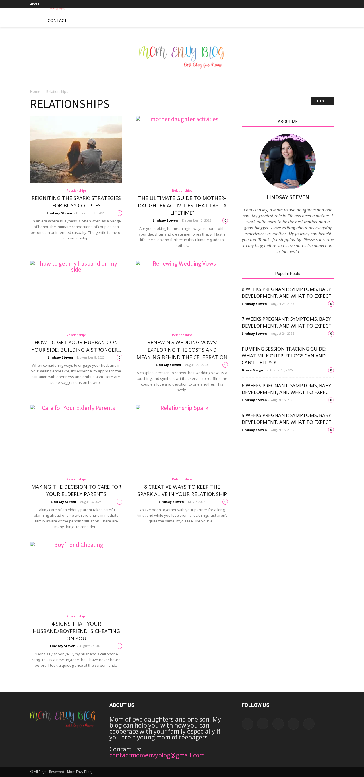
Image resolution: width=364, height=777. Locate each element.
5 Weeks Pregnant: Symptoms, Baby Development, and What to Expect (287, 418)
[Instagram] (301, 4)
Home (35, 91)
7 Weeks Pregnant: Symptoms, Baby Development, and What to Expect (287, 322)
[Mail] (311, 4)
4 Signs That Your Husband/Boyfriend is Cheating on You (76, 631)
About (34, 4)
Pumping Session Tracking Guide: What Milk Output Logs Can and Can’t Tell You (284, 355)
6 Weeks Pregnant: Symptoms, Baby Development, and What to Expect (287, 388)
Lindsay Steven (59, 213)
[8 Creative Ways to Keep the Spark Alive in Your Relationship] (182, 438)
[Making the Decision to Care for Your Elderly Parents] (76, 438)
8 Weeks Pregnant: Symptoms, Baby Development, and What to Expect (287, 292)
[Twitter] (329, 4)
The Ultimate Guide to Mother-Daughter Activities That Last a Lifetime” (182, 205)
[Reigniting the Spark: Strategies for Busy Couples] (76, 149)
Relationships (76, 190)
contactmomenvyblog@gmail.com (157, 755)
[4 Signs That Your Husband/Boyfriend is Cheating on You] (76, 575)
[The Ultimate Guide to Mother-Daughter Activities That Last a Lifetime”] (182, 149)
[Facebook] (292, 4)
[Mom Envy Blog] (182, 60)
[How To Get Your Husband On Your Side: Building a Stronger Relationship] (76, 294)
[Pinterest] (320, 4)
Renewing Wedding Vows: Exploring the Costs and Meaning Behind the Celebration (182, 350)
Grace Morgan (254, 370)
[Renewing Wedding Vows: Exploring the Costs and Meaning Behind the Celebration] (182, 294)
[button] (327, 13)
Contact (57, 20)
